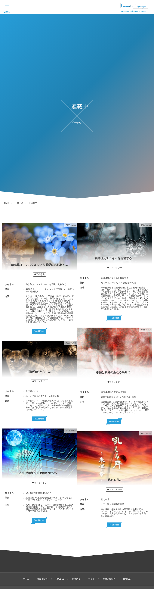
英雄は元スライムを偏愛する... (114, 258)
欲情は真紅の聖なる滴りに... (114, 372)
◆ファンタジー (114, 268)
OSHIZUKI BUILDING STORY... (39, 473)
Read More (39, 331)
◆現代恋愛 (39, 274)
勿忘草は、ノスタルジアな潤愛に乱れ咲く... (39, 264)
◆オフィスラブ (39, 483)
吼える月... (114, 479)
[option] (111, 458)
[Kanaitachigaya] (133, 6)
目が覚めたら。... (39, 371)
